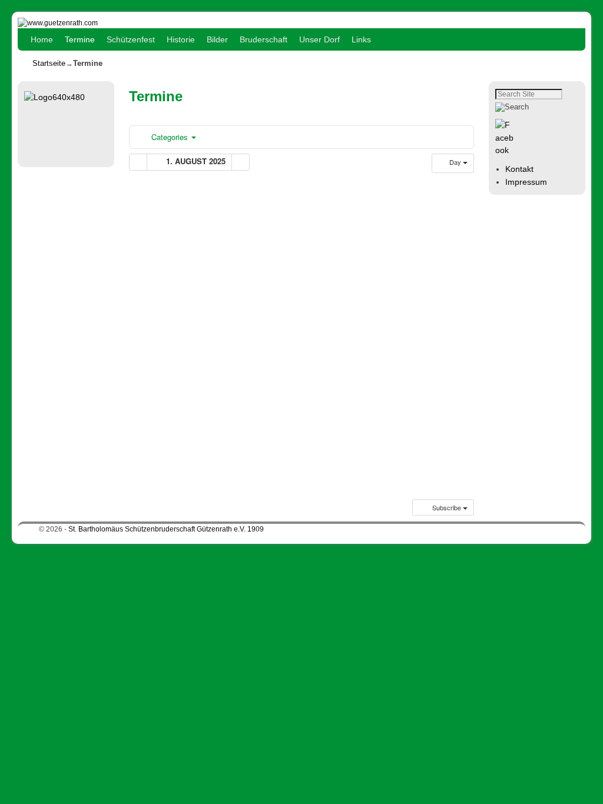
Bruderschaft (263, 39)
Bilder (217, 39)
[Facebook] (506, 150)
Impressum (526, 182)
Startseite (48, 63)
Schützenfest (131, 39)
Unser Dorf (319, 39)
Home (42, 39)
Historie (181, 39)
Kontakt (519, 169)
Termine (80, 39)
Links (361, 39)
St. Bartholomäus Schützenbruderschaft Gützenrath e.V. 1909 (166, 529)
